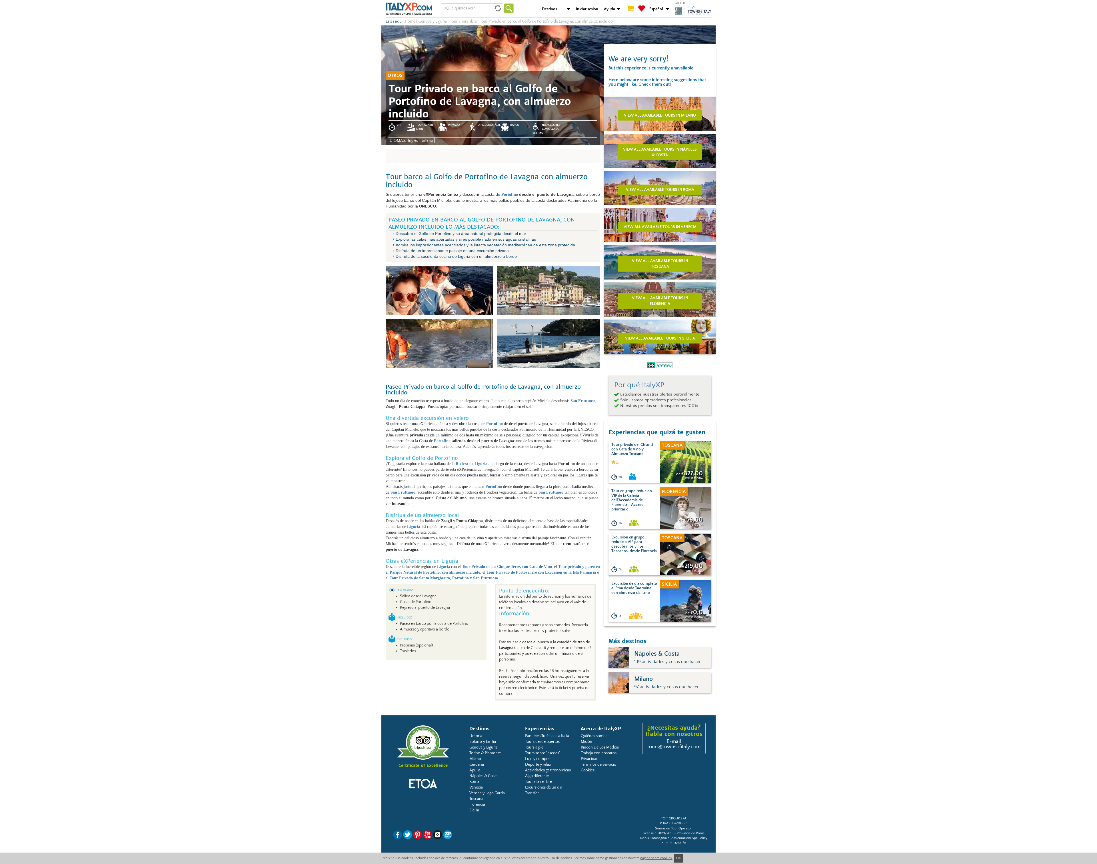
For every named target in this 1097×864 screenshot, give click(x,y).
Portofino (509, 194)
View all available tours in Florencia (660, 301)
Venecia (476, 787)
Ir (509, 8)
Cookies (587, 770)
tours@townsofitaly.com (673, 747)
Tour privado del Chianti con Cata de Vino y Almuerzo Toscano (632, 449)
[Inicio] (409, 8)
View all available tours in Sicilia (660, 338)
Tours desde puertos (542, 741)
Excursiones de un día (543, 787)
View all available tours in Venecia (660, 226)
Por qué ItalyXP (639, 385)
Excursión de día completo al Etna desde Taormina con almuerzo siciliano (634, 588)
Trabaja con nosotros (598, 753)
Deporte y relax (538, 764)
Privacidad (589, 759)
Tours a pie (534, 747)
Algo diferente (537, 776)
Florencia (477, 804)
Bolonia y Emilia (482, 741)
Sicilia (474, 810)
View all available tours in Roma (660, 189)
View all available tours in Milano (660, 115)
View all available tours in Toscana (660, 263)
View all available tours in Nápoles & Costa (660, 152)
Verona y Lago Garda (487, 793)
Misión (586, 741)
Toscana (476, 799)
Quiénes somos (594, 736)
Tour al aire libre (538, 781)
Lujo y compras (538, 759)
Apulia (474, 770)
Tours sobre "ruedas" (542, 753)
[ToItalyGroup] (693, 10)
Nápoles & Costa (483, 776)
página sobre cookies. (656, 858)
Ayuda (609, 9)
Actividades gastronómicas (548, 770)
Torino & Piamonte (485, 753)
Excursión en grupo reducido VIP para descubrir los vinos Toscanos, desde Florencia (634, 544)
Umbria (475, 736)
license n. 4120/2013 (658, 833)
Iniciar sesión (587, 9)
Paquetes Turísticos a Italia (547, 736)
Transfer (532, 793)
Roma (474, 781)
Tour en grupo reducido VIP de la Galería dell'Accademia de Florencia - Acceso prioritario (631, 500)
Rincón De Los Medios (600, 747)
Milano (475, 759)
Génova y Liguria (483, 747)
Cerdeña (476, 764)
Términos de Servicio (598, 764)
